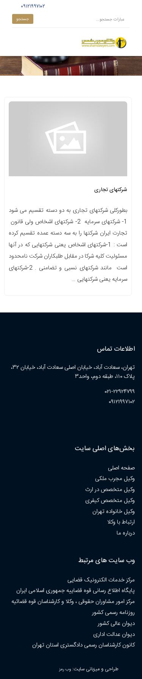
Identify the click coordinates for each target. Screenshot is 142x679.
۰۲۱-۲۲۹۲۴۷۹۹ (120, 391)
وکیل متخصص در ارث (110, 489)
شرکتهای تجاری (110, 189)
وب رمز (65, 669)
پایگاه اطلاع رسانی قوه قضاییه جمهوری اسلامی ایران (75, 590)
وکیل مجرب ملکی (115, 478)
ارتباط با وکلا (121, 522)
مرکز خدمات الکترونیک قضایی (101, 580)
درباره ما (126, 533)
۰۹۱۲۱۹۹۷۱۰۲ (32, 6)
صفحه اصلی (121, 468)
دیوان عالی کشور (116, 623)
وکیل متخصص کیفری (110, 500)
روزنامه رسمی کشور (113, 612)
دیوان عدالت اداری (114, 634)
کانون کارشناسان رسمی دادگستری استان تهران (83, 645)
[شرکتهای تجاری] (68, 141)
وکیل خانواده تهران (113, 511)
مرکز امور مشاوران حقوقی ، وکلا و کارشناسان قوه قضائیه (73, 601)
